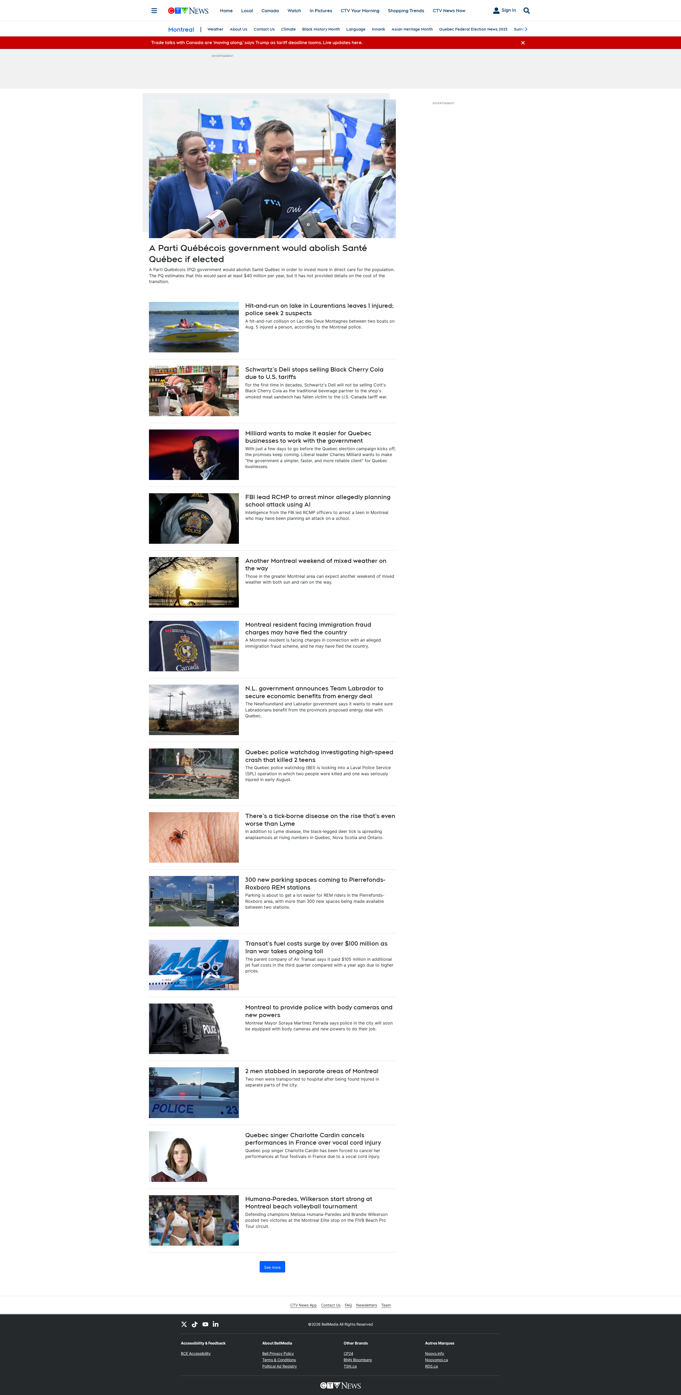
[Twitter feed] (184, 1324)
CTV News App (303, 1305)
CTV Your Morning (360, 10)
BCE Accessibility (196, 1353)
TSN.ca (350, 1366)
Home (226, 10)
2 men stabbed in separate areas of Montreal (312, 1071)
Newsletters (366, 1305)
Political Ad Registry (279, 1366)
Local (247, 10)
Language (356, 29)
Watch (294, 10)
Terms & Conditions (279, 1360)
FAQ (348, 1305)
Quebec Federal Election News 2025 (473, 29)
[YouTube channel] (205, 1324)
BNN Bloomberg (358, 1360)
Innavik (378, 29)
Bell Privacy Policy (278, 1353)
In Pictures (321, 10)
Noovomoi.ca (436, 1360)
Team (386, 1305)
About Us (238, 29)
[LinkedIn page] (216, 1324)
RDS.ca (431, 1366)
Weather (215, 29)
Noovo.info (434, 1353)
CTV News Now (449, 10)
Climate (288, 29)
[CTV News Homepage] (188, 10)
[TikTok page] (195, 1324)
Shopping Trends (406, 10)
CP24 (348, 1353)
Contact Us (264, 29)
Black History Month (321, 29)
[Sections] (154, 10)
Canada (270, 10)
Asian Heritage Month (412, 29)
